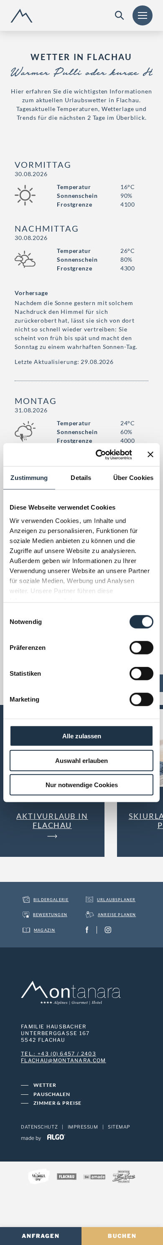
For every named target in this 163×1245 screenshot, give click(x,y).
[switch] (141, 647)
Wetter (44, 1085)
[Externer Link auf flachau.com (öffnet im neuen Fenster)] (66, 1177)
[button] (52, 825)
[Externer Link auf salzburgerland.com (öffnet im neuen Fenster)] (39, 1178)
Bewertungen (50, 914)
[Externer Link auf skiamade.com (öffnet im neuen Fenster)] (94, 1177)
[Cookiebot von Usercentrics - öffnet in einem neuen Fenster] (99, 454)
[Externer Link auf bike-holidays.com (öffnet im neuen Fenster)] (123, 1177)
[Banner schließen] (150, 454)
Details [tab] (81, 477)
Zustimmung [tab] (29, 477)
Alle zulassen (81, 736)
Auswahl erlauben (81, 760)
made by (31, 1138)
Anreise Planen (117, 914)
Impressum (83, 1127)
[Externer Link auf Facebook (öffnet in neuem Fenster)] (89, 930)
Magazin (44, 930)
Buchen (122, 1235)
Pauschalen (51, 1094)
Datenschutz (39, 1127)
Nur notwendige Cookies (82, 784)
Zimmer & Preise (57, 1103)
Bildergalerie (51, 899)
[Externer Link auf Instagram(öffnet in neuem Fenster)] (109, 930)
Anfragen (41, 1235)
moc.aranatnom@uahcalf (63, 1060)
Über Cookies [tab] (133, 477)
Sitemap (119, 1127)
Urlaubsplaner (116, 899)
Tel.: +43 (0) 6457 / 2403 (58, 1054)
